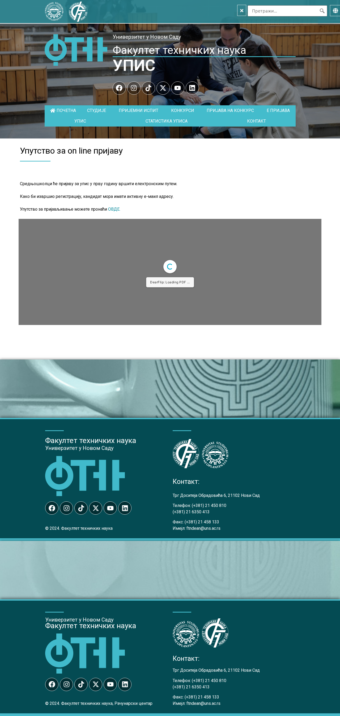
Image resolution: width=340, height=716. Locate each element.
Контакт (256, 121)
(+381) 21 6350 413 (191, 511)
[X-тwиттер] (163, 88)
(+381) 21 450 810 (209, 505)
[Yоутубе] (177, 88)
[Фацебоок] (119, 88)
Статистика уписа (167, 121)
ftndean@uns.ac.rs (203, 528)
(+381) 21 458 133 (202, 521)
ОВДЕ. (114, 209)
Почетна (66, 110)
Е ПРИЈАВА (278, 110)
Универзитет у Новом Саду (147, 37)
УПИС (134, 65)
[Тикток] (148, 88)
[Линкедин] (192, 88)
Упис (80, 121)
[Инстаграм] (134, 88)
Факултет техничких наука (179, 50)
